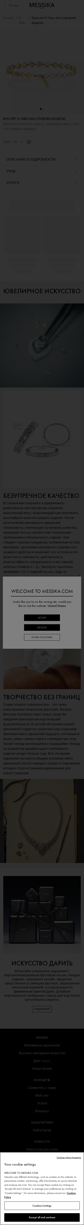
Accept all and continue (42, 1217)
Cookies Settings (41, 1205)
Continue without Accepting (69, 1157)
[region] (42, 1188)
